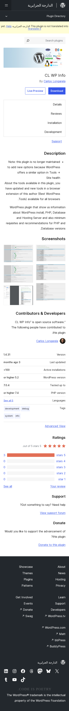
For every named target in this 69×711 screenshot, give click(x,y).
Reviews (56, 113)
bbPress (58, 640)
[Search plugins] (27, 40)
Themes (27, 573)
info (17, 416)
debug (25, 408)
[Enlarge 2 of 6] (60, 269)
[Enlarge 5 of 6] (28, 270)
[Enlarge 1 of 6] (60, 249)
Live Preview (35, 90)
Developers (58, 609)
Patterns (27, 585)
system (9, 416)
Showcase (26, 567)
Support (57, 141)
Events (28, 603)
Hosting (60, 579)
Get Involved (24, 597)
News (61, 573)
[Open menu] (5, 5)
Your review (57, 486)
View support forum (52, 513)
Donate (26, 609)
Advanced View (55, 426)
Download (57, 90)
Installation (55, 123)
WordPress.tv (54, 616)
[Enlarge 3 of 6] (60, 288)
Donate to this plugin (51, 545)
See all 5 (8, 400)
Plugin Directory (56, 16)
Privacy (60, 585)
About (61, 567)
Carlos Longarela (54, 81)
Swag (27, 616)
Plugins (28, 579)
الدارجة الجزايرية (47, 662)
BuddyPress (55, 646)
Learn (61, 597)
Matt (60, 634)
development (12, 408)
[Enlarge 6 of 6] (28, 290)
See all (8, 486)
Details (57, 104)
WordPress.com (53, 627)
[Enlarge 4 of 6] (28, 249)
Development (53, 132)
